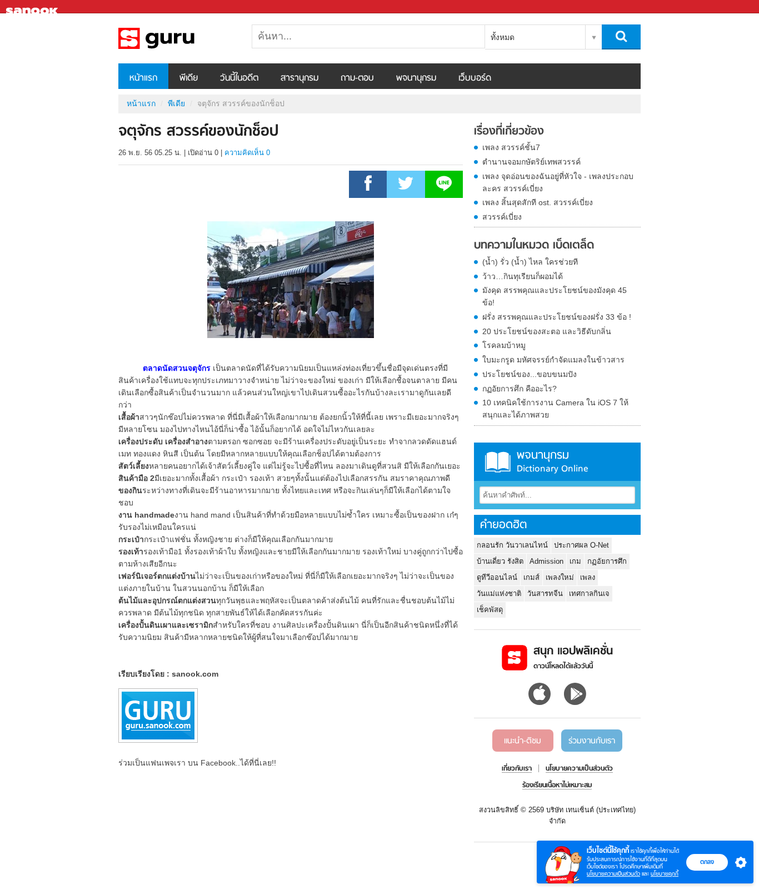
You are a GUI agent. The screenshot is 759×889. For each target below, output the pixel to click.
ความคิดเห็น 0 (247, 152)
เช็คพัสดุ (490, 609)
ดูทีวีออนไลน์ (497, 577)
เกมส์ (531, 577)
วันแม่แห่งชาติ (499, 593)
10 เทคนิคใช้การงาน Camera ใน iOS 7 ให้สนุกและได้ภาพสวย (555, 408)
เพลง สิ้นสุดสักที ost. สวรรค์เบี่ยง (537, 202)
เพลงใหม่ (560, 577)
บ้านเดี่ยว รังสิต (500, 561)
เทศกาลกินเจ (589, 593)
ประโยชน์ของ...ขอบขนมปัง (529, 374)
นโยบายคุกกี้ (664, 874)
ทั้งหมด (503, 37)
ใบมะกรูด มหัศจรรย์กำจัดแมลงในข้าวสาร (553, 359)
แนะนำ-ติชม (522, 741)
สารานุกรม (299, 78)
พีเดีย (188, 78)
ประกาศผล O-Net (581, 545)
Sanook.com (33, 7)
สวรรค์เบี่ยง (502, 216)
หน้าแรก (143, 78)
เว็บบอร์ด (474, 78)
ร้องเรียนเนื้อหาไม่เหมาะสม (557, 785)
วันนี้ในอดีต (239, 78)
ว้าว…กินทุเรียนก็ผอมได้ (522, 276)
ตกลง (707, 861)
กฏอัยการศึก (607, 561)
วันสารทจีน (545, 593)
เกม (575, 561)
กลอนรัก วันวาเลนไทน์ (512, 545)
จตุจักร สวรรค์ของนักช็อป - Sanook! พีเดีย (176, 38)
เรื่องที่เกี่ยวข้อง (509, 132)
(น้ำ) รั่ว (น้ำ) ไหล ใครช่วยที (530, 261)
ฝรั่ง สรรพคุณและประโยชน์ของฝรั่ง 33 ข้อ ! (556, 316)
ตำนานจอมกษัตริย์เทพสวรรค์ (531, 161)
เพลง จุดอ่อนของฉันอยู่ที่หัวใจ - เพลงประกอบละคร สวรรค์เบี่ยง (557, 182)
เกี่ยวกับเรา (517, 768)
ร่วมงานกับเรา (591, 741)
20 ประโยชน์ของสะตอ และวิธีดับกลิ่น (546, 331)
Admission (546, 561)
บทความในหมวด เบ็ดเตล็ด (534, 246)
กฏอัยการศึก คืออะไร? (519, 388)
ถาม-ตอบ (357, 78)
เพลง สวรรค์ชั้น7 (511, 147)
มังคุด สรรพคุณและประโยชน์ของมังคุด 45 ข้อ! (554, 296)
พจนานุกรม (416, 78)
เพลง (587, 577)
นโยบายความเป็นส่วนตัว (613, 874)
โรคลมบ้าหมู (504, 345)
